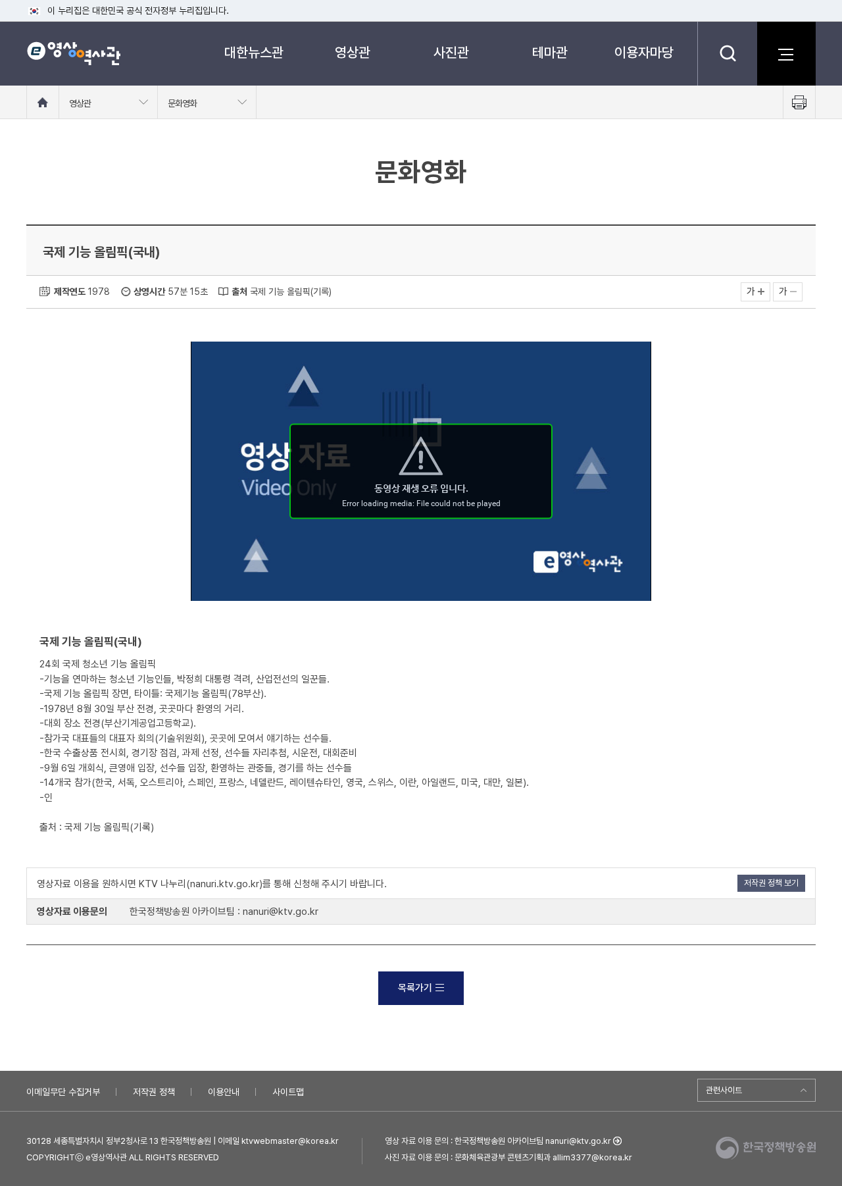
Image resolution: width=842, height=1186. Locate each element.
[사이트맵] (786, 53)
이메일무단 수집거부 (63, 1092)
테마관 (550, 52)
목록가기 (415, 988)
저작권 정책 (154, 1092)
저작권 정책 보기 (771, 883)
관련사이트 (724, 1090)
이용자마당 (644, 52)
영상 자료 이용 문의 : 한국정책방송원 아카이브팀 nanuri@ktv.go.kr (498, 1141)
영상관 (352, 52)
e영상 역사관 (73, 53)
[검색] (727, 53)
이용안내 (223, 1092)
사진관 (451, 52)
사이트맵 (288, 1092)
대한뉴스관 (254, 52)
